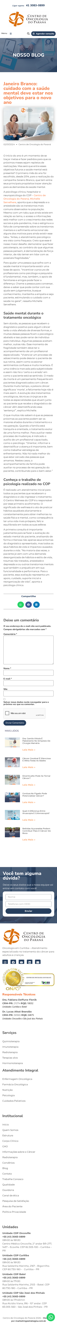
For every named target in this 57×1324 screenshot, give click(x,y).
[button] (11, 34)
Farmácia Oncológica (15, 1084)
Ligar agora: (18, 5)
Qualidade (8, 1184)
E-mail (7, 679)
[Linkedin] (29, 962)
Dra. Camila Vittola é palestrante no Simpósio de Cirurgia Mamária (36, 740)
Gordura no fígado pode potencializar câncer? (34, 794)
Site (5, 689)
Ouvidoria (8, 1190)
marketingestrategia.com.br (30, 1321)
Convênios (8, 1162)
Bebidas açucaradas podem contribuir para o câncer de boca (36, 830)
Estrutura (7, 1135)
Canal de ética (10, 1195)
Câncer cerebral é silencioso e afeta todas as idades (36, 759)
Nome (7, 668)
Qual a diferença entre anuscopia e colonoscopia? (36, 812)
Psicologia (8, 1095)
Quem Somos (10, 1130)
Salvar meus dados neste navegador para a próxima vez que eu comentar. (26, 703)
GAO (5, 1146)
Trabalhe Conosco (12, 1179)
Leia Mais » (28, 749)
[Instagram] (5, 962)
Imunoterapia (10, 1046)
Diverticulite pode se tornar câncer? (36, 777)
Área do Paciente (12, 1206)
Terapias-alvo (10, 1057)
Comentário (10, 634)
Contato (7, 1173)
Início (5, 1124)
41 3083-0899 (35, 5)
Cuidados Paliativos (13, 1100)
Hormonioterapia (12, 1063)
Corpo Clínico (10, 1141)
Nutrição (7, 1090)
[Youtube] (21, 962)
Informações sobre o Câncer (18, 1151)
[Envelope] (38, 962)
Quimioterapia (11, 1041)
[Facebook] (13, 962)
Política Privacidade (14, 1212)
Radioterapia (10, 1052)
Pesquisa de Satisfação (15, 1201)
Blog (5, 1168)
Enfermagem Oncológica (17, 1079)
